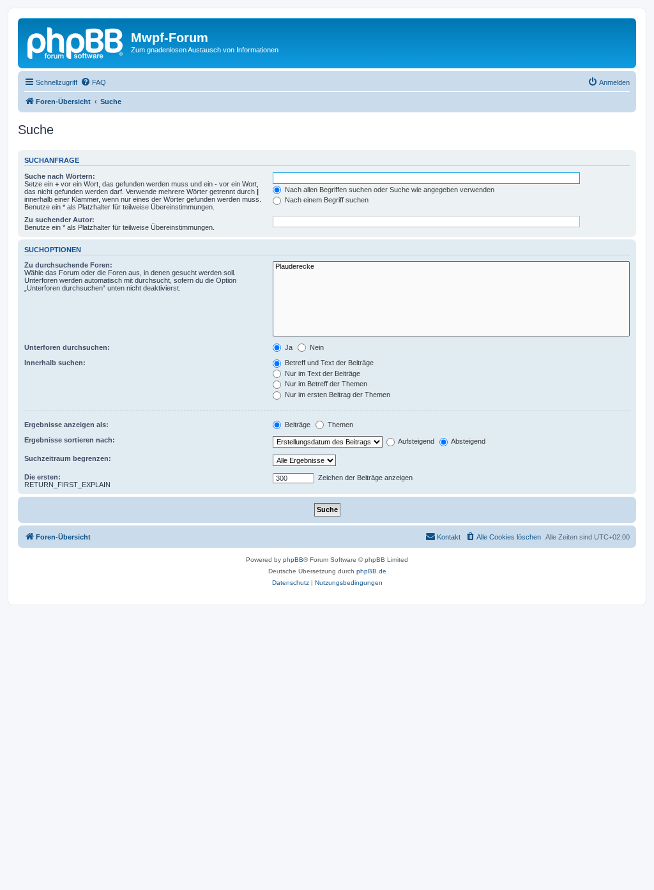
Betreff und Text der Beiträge (328, 362)
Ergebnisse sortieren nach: (69, 440)
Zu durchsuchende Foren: (68, 265)
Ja (288, 347)
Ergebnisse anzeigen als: (66, 424)
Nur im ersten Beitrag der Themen (336, 394)
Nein (316, 347)
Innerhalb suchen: (55, 362)
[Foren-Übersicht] (76, 41)
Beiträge (296, 424)
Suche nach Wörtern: (59, 176)
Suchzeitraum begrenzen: (67, 458)
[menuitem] (93, 82)
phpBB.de (371, 571)
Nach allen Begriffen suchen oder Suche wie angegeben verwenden (388, 189)
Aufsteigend (415, 441)
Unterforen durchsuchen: (67, 347)
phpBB (293, 559)
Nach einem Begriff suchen (326, 200)
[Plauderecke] (451, 266)
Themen (339, 424)
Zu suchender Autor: (59, 219)
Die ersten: (42, 477)
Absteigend (467, 441)
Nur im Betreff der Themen (325, 384)
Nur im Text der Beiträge (321, 373)
